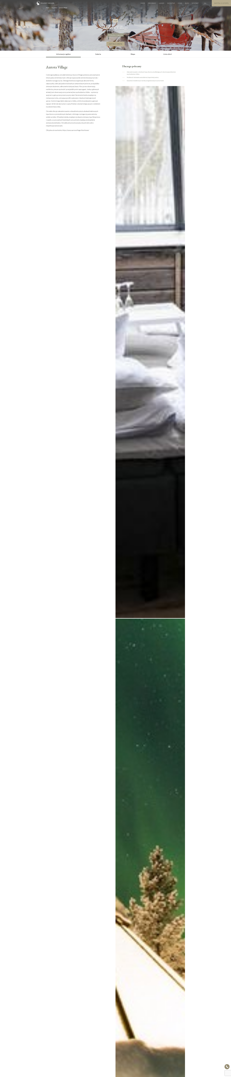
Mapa (133, 54)
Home (47, 7)
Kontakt (195, 3)
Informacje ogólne (63, 54)
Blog (187, 3)
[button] (227, 1066)
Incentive (171, 3)
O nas (180, 3)
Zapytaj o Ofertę (221, 3)
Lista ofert (167, 54)
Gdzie (143, 3)
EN (205, 3)
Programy (152, 3)
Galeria (98, 54)
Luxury (161, 3)
